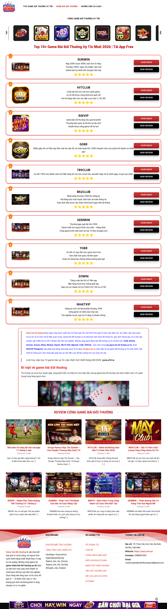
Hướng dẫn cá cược (91, 6)
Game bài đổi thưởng (66, 6)
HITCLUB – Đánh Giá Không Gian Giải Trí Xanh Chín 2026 (103, 449)
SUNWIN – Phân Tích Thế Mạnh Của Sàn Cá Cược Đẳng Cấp (63, 502)
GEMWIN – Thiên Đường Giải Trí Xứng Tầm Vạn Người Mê (143, 502)
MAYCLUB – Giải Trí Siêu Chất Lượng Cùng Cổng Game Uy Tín (143, 449)
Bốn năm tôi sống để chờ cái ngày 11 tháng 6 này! (23, 449)
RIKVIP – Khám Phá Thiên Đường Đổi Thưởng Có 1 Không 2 (24, 502)
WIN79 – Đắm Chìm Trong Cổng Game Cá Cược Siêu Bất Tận (103, 502)
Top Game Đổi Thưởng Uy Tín (38, 6)
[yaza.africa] (10, 6)
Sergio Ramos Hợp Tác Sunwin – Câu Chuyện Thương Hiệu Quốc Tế (63, 449)
